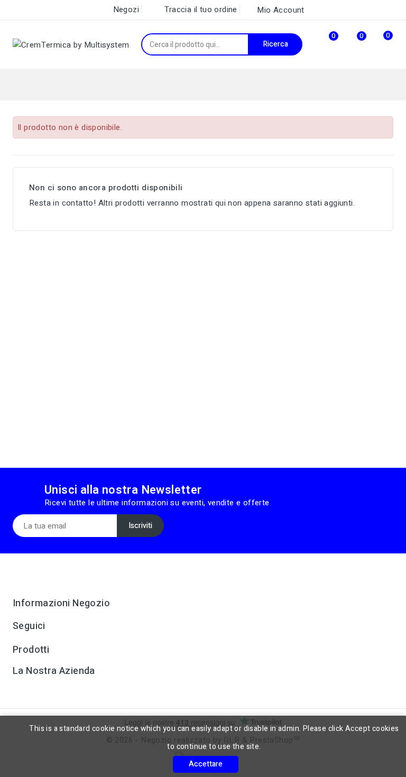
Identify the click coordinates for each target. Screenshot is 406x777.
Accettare (206, 764)
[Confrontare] (322, 44)
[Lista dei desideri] (350, 45)
